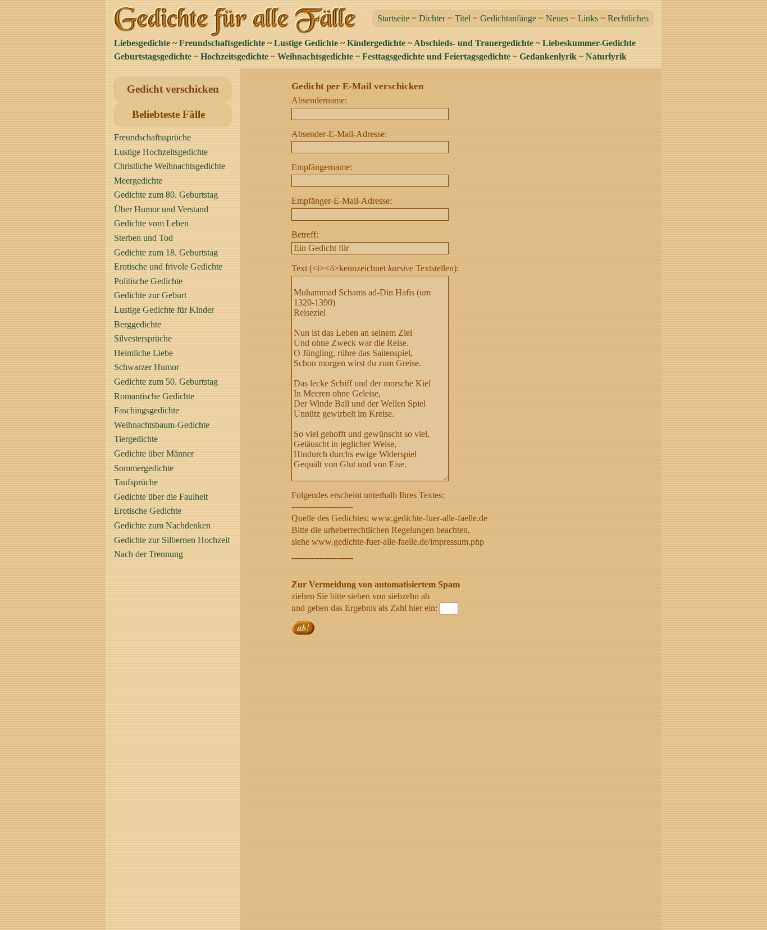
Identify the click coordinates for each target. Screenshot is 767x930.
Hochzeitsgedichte (234, 56)
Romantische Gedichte (154, 396)
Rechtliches (628, 18)
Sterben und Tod (143, 238)
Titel (463, 18)
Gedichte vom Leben (151, 223)
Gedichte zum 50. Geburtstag (166, 381)
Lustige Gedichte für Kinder (164, 309)
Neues (557, 18)
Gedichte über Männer (154, 453)
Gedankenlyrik (548, 56)
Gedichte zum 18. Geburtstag (166, 252)
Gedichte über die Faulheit (161, 497)
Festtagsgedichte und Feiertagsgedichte (436, 56)
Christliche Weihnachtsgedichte (169, 166)
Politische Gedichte (148, 281)
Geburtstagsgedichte (152, 56)
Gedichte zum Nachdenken (162, 525)
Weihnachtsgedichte (315, 56)
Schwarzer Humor (146, 367)
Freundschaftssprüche (152, 137)
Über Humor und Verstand (161, 209)
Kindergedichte (376, 43)
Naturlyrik (606, 56)
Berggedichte (137, 324)
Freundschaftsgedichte (222, 43)
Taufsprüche (136, 482)
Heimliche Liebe (143, 353)
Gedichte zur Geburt (150, 295)
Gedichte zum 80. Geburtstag (166, 194)
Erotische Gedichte (147, 511)
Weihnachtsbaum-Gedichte (161, 425)
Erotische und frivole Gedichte (168, 266)
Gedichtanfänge (508, 18)
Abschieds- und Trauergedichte (473, 43)
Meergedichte (138, 180)
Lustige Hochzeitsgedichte (161, 152)
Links (588, 18)
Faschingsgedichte (146, 410)
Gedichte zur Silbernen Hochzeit (172, 540)
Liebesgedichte (142, 43)
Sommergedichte (144, 468)
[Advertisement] (176, 749)
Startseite (393, 18)
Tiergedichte (136, 439)
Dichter (432, 18)
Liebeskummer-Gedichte (589, 43)
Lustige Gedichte (306, 43)
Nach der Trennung (148, 554)
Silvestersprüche (143, 338)
